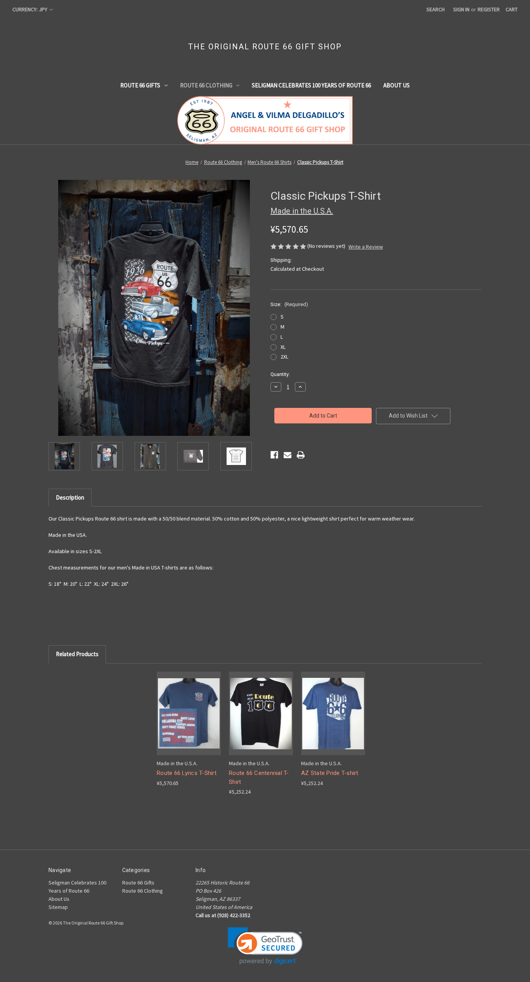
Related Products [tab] (77, 654)
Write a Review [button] (365, 246)
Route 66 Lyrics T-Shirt (187, 773)
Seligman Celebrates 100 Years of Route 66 (311, 85)
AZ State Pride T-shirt (330, 773)
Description (70, 497)
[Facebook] (274, 454)
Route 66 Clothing (206, 85)
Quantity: (280, 374)
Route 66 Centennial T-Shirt (259, 777)
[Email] (287, 454)
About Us (396, 85)
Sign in (461, 9)
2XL (284, 356)
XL (283, 346)
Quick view (183, 706)
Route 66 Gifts (140, 85)
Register (489, 9)
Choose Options (189, 720)
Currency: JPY (30, 9)
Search (435, 9)
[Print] (301, 454)
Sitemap (58, 907)
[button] (265, 946)
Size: (289, 304)
